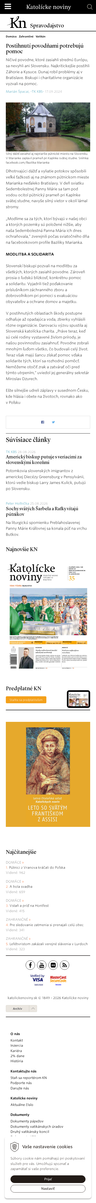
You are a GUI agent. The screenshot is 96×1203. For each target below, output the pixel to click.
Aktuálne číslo (21, 1105)
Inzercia (16, 1045)
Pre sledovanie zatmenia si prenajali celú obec (47, 925)
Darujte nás (19, 1088)
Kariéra (16, 1051)
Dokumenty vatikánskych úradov (36, 1126)
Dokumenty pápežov (27, 1121)
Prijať (48, 1179)
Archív (17, 1008)
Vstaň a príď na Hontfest (29, 905)
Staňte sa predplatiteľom (26, 700)
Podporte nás (21, 1083)
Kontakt (16, 1040)
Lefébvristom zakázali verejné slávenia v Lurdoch (49, 944)
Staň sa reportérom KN (28, 1078)
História (16, 1061)
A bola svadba (21, 886)
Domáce (13, 862)
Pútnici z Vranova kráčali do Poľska (37, 867)
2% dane (17, 1056)
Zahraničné (17, 919)
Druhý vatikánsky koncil (29, 1132)
